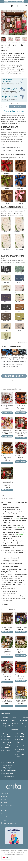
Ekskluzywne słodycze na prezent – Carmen (21, 407)
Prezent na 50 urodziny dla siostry (7, 700)
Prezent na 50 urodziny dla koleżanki (7, 651)
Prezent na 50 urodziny (19, 43)
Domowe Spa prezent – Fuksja (7, 431)
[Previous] (3, 22)
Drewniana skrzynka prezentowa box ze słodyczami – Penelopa (7, 483)
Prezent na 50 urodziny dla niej (7, 626)
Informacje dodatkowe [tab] (8, 498)
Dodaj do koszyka (17, 106)
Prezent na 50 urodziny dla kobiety (21, 626)
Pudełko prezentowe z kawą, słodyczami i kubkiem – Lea (21, 432)
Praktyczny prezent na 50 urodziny (20, 675)
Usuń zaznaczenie (22, 252)
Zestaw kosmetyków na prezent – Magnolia (7, 457)
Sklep (8, 43)
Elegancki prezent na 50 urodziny (21, 700)
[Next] (24, 22)
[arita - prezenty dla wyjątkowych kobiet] (14, 5)
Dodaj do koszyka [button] (7, 412)
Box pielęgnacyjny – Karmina (21, 456)
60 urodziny (20, 734)
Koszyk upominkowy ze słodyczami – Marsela (7, 407)
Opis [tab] (2, 495)
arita (2, 43)
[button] (2, 5)
